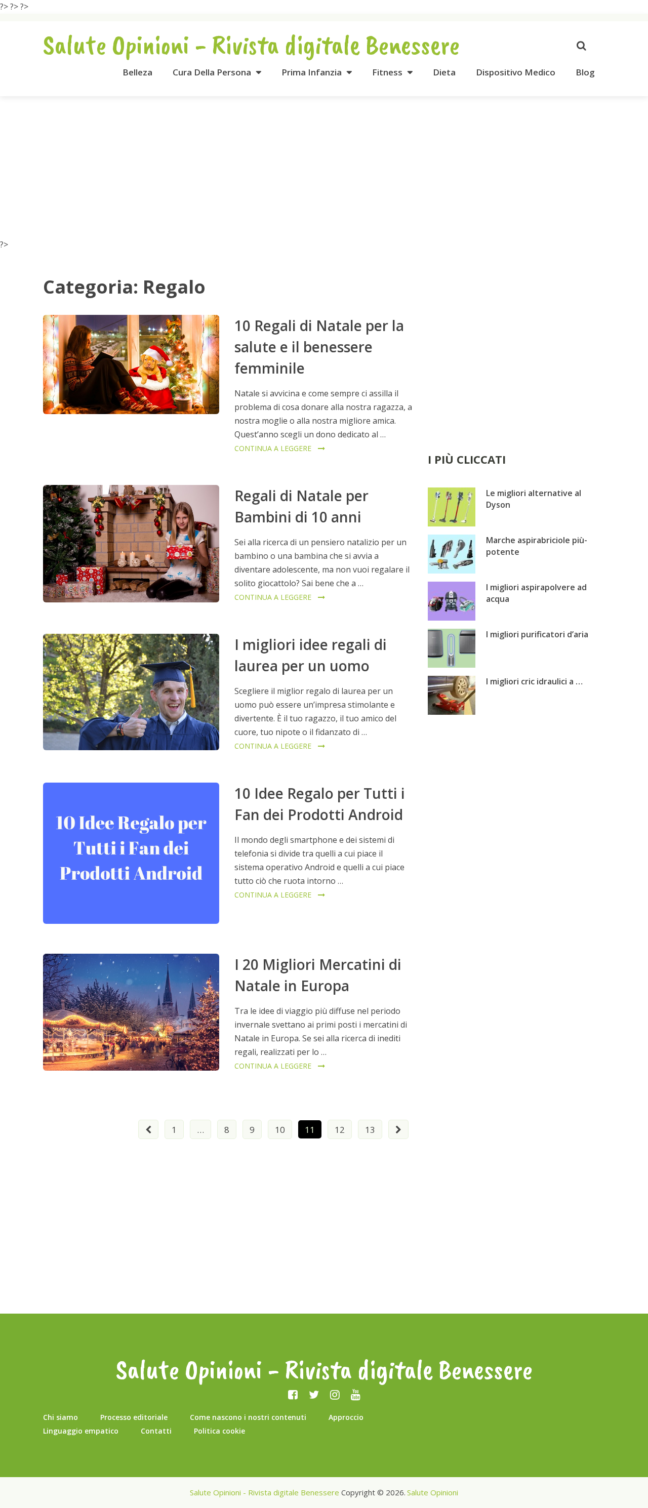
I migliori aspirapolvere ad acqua (536, 593)
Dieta (444, 72)
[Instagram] (335, 1394)
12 (340, 1129)
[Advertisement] (324, 167)
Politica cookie (219, 1431)
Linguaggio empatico (80, 1431)
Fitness (387, 72)
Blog (585, 72)
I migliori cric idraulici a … (534, 681)
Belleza (137, 72)
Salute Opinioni (432, 1492)
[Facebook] (293, 1394)
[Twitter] (314, 1394)
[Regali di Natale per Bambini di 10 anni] (131, 543)
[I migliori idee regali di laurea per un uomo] (131, 692)
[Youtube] (355, 1394)
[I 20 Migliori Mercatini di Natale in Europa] (131, 1012)
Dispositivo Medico (515, 72)
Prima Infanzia (311, 72)
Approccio (346, 1417)
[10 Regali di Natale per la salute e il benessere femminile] (131, 364)
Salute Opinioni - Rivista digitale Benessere (251, 44)
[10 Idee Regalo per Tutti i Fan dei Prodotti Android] (131, 853)
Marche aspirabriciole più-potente (536, 546)
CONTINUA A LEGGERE (272, 448)
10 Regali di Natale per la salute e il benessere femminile (319, 347)
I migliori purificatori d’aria (537, 634)
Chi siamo (60, 1417)
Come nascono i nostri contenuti (248, 1417)
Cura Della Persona (212, 72)
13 (370, 1129)
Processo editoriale (134, 1417)
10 (280, 1129)
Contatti (156, 1431)
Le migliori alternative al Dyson (533, 498)
